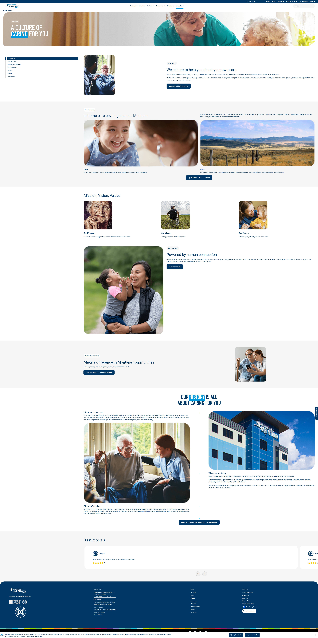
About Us (193, 604)
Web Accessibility (247, 592)
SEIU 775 (245, 598)
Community (245, 595)
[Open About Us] (183, 6)
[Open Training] (154, 6)
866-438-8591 (98, 599)
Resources (194, 601)
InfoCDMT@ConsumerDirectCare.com (105, 597)
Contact (273, 1)
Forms (192, 595)
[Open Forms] (145, 6)
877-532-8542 (98, 615)
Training (193, 598)
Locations (281, 1)
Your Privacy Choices (252, 607)
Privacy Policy (246, 601)
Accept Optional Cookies (252, 635)
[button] (198, 573)
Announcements (195, 606)
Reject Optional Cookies (236, 635)
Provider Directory (291, 1)
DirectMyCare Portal (248, 604)
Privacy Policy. (38, 636)
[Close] (315, 635)
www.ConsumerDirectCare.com (103, 604)
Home (267, 1)
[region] (159, 635)
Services (193, 592)
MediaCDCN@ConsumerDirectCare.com (105, 609)
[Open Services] (137, 6)
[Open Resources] (164, 6)
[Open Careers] (173, 6)
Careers (193, 609)
